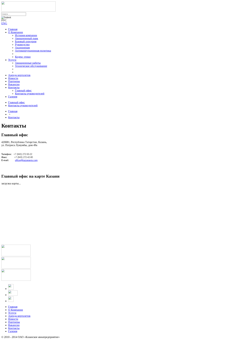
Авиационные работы (28, 62)
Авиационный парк (26, 38)
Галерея (12, 96)
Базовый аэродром (25, 41)
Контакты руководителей (29, 93)
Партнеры (14, 81)
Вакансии (14, 84)
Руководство (22, 44)
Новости (13, 78)
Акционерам (22, 47)
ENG (4, 23)
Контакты (14, 87)
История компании (26, 35)
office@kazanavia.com (26, 160)
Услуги (12, 59)
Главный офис (23, 90)
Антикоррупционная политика (33, 50)
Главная (12, 29)
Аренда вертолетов (19, 75)
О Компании (15, 32)
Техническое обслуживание (31, 66)
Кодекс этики (23, 56)
